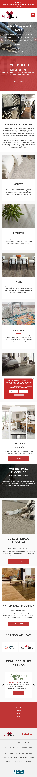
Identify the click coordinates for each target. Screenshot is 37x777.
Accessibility (7, 761)
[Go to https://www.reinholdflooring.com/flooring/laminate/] (18, 216)
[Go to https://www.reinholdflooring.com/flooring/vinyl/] (18, 265)
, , (18, 703)
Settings (18, 394)
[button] (18, 51)
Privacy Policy (29, 761)
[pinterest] (26, 734)
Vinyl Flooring (27, 747)
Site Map (18, 765)
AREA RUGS (18, 331)
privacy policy (18, 386)
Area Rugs (9, 753)
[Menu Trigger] (33, 15)
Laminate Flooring (11, 747)
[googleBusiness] (29, 734)
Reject (23, 391)
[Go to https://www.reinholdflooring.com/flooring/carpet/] (18, 167)
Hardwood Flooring (22, 742)
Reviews (32, 4)
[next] (35, 39)
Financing (26, 4)
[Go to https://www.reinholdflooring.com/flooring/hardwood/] (18, 364)
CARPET (18, 184)
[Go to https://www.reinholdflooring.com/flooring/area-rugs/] (18, 313)
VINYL (18, 282)
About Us (5, 4)
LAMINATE (18, 233)
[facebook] (23, 734)
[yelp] (32, 734)
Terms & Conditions (18, 761)
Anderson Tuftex (12, 682)
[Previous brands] (3, 685)
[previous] (1, 39)
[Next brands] (34, 685)
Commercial (19, 753)
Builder (29, 753)
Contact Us (18, 6)
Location (11, 4)
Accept (13, 391)
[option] (18, 685)
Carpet (9, 742)
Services (16, 4)
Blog (21, 4)
